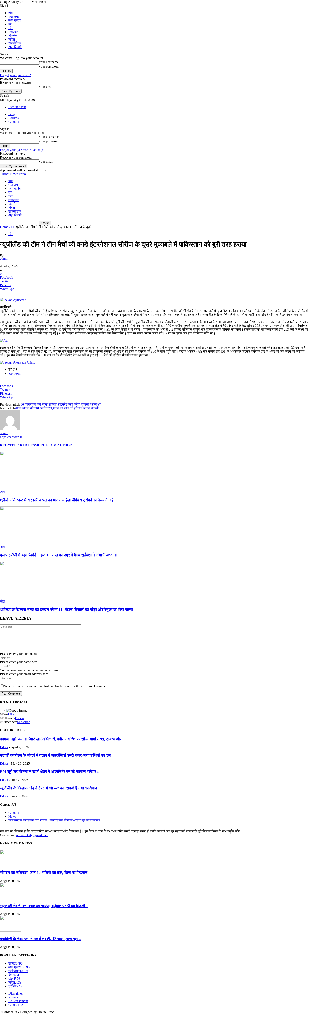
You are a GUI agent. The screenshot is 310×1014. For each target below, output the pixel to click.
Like (11, 714)
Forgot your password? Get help (21, 150)
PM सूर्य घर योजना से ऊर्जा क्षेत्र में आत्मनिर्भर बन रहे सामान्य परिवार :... (51, 771)
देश (10, 24)
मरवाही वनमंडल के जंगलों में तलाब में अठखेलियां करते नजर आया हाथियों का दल (55, 755)
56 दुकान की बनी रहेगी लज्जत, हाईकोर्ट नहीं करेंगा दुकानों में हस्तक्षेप (60, 404)
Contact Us (15, 1005)
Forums (13, 118)
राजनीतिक (14, 43)
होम (10, 13)
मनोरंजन (13, 32)
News (12, 816)
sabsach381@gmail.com (32, 835)
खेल (10, 28)
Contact (13, 122)
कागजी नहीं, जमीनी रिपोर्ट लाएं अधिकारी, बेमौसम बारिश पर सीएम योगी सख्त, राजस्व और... (62, 739)
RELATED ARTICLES (17, 445)
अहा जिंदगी (15, 47)
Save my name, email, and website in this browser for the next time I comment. (56, 686)
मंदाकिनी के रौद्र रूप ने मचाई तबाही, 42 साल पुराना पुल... (40, 939)
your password (49, 66)
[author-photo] (10, 429)
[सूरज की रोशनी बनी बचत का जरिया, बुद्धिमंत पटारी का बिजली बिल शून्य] (10, 897)
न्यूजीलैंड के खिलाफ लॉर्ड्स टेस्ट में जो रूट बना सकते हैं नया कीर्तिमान (48, 788)
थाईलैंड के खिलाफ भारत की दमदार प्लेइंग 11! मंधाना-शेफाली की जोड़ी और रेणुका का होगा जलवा (66, 609)
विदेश (11, 39)
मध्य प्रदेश (14, 20)
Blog (11, 114)
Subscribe (23, 722)
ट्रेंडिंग (15, 986)
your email (46, 86)
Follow (19, 718)
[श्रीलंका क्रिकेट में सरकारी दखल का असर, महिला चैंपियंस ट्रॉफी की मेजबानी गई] (25, 488)
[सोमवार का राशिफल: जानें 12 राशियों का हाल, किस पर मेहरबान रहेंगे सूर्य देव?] (10, 864)
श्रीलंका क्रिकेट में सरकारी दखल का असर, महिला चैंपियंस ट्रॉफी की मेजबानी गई (56, 500)
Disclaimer (15, 993)
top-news (14, 373)
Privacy (13, 997)
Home (4, 227)
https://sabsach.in (11, 437)
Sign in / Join (17, 107)
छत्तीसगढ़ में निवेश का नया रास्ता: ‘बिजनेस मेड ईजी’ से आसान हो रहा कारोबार (54, 820)
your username (49, 62)
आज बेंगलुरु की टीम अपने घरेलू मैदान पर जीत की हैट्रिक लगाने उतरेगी (57, 408)
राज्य (15, 963)
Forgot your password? (15, 75)
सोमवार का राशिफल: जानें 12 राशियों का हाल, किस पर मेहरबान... (45, 872)
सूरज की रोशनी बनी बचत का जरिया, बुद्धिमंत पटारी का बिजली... (44, 906)
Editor (4, 747)
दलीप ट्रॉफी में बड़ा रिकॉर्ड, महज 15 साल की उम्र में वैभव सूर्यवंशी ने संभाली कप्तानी (58, 555)
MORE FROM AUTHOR (53, 445)
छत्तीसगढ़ (14, 16)
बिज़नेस (13, 35)
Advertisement (18, 1001)
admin (4, 258)
